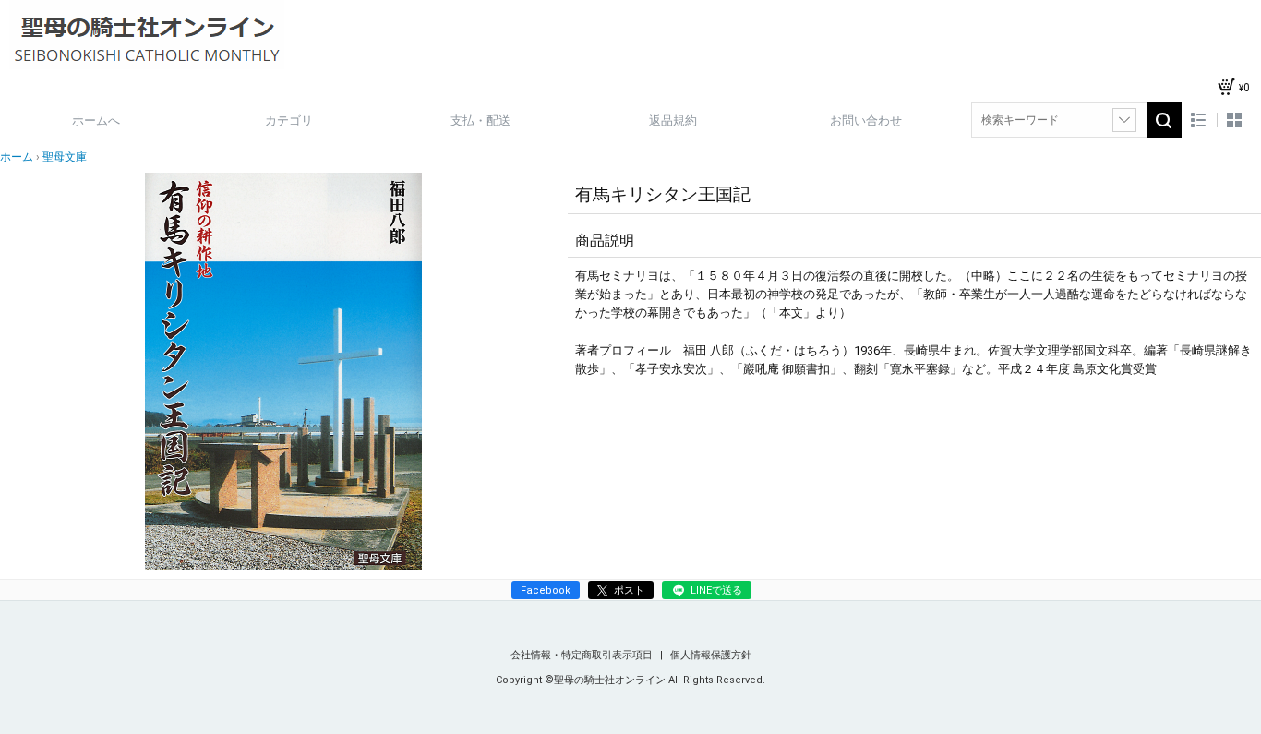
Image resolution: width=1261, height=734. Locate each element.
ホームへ (96, 120)
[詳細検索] (1124, 120)
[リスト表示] (1199, 120)
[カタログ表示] (1234, 120)
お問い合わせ (866, 120)
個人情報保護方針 (710, 655)
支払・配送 (480, 120)
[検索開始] (1164, 120)
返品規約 (673, 120)
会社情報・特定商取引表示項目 (582, 655)
